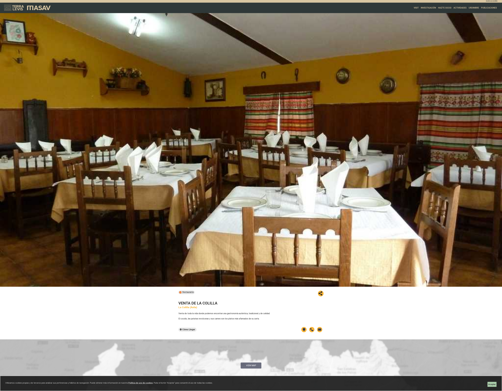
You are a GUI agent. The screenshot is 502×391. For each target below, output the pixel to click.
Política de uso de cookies (140, 383)
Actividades (460, 8)
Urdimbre (474, 8)
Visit (416, 8)
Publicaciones (489, 8)
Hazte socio (444, 8)
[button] (321, 293)
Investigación (428, 8)
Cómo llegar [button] (188, 329)
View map (251, 365)
